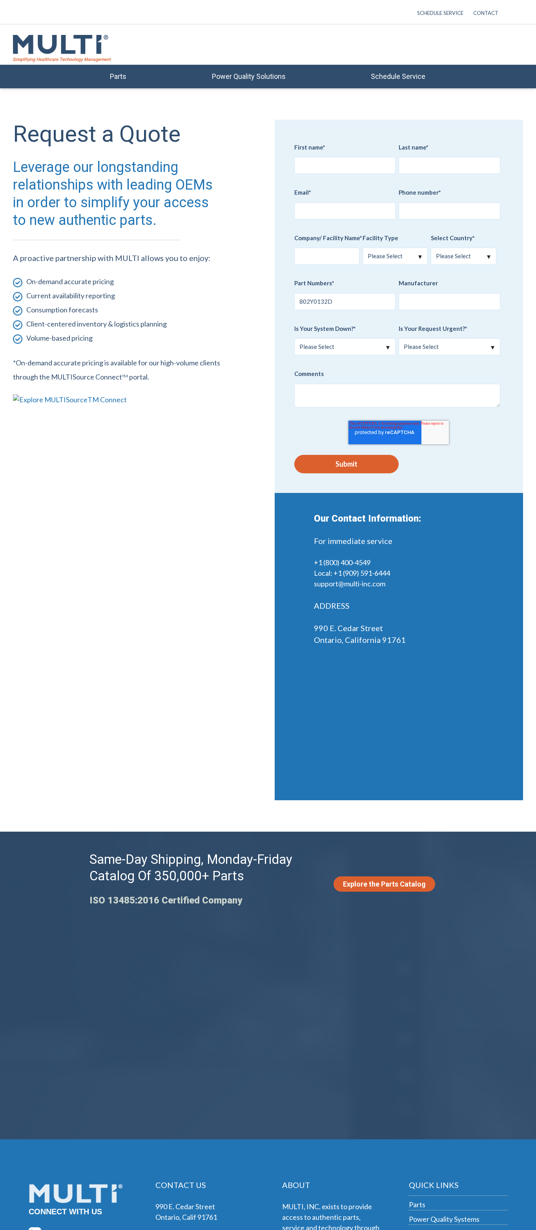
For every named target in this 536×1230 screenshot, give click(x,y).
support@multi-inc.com (349, 583)
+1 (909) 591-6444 (362, 573)
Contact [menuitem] (485, 13)
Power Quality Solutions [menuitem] (249, 76)
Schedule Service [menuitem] (440, 13)
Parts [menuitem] (118, 76)
